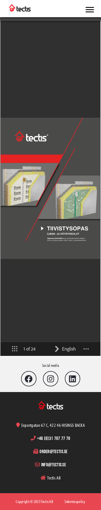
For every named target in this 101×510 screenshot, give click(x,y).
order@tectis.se (54, 451)
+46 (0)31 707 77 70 (53, 438)
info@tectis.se (53, 464)
